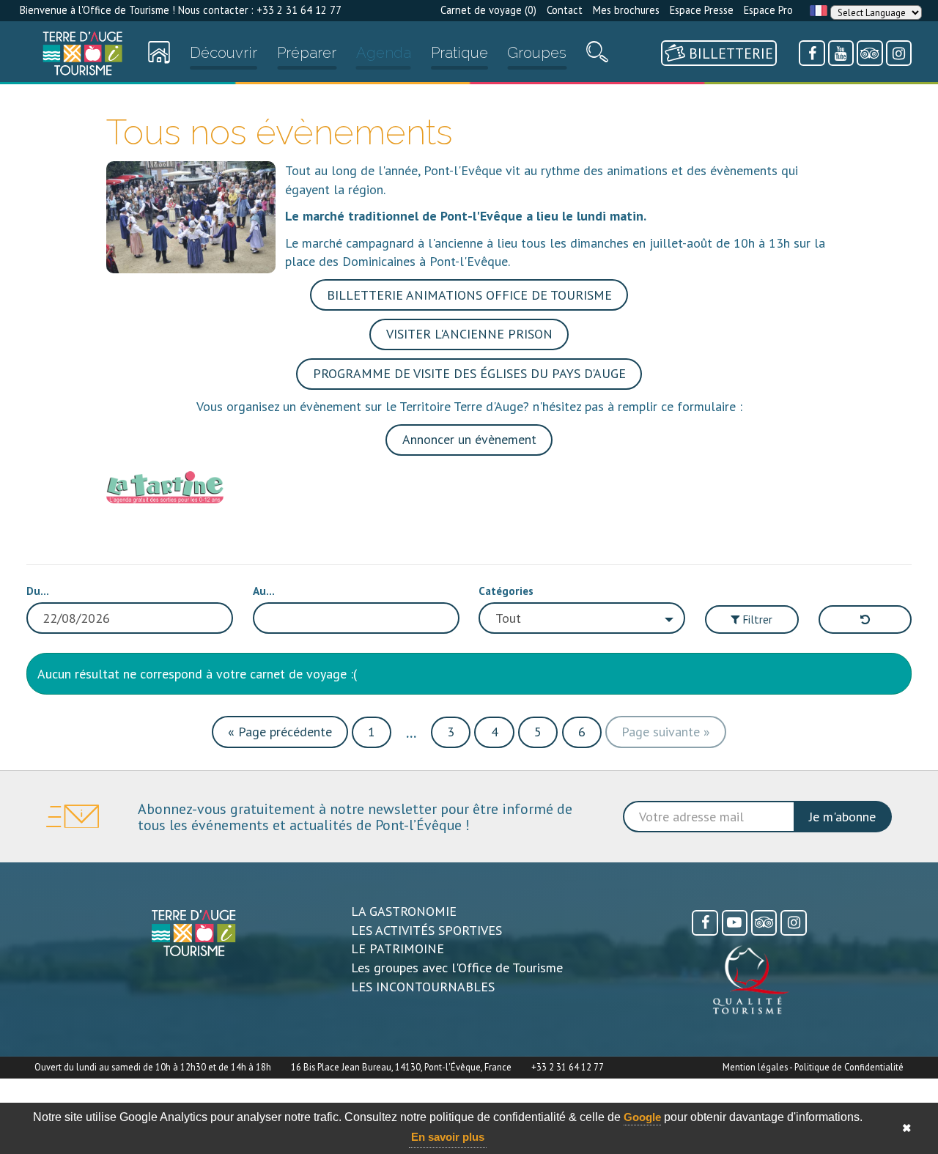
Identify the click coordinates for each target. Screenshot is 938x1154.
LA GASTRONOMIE (404, 911)
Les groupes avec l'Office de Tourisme (457, 967)
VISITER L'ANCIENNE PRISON (469, 333)
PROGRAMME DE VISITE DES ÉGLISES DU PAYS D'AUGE (469, 373)
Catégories (506, 590)
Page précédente (280, 731)
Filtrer (755, 619)
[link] (82, 53)
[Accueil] (82, 53)
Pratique (459, 53)
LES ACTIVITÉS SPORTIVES (426, 930)
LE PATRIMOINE (397, 948)
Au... (264, 590)
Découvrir (223, 53)
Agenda (383, 53)
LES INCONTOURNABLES (423, 986)
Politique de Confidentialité (849, 1067)
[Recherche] (597, 55)
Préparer (306, 53)
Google (642, 1117)
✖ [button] (907, 1128)
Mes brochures (626, 10)
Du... (37, 590)
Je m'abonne (842, 816)
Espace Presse (702, 10)
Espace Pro (768, 10)
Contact (565, 10)
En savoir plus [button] (447, 1137)
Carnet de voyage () (488, 10)
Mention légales (755, 1067)
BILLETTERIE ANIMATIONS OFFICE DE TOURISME (469, 294)
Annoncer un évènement (469, 439)
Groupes (536, 53)
